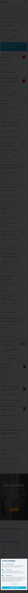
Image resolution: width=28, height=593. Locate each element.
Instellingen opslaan (14, 587)
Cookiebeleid (14, 584)
